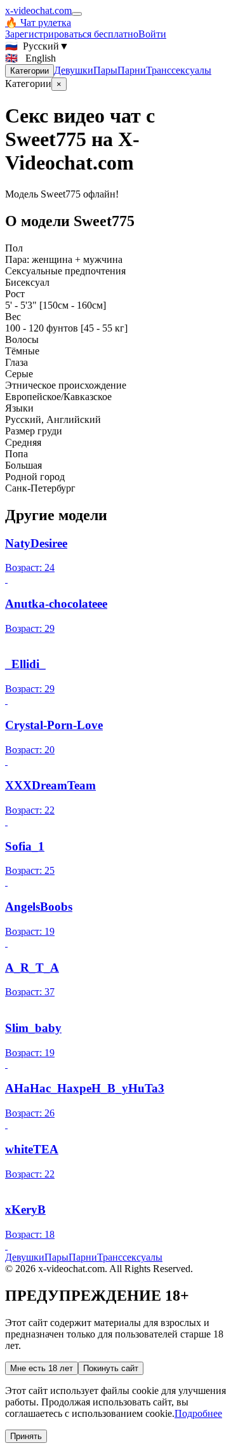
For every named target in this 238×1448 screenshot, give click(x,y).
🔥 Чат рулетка (38, 22)
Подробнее (198, 1413)
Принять (26, 1436)
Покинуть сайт (110, 1368)
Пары (105, 70)
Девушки (73, 70)
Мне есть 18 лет (41, 1368)
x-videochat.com (38, 10)
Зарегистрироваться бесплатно (71, 34)
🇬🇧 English (30, 58)
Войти (152, 34)
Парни (131, 70)
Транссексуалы (178, 70)
